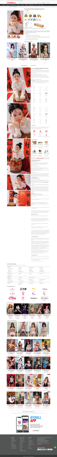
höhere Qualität (36, 39)
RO (19, 455)
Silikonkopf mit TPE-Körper (41, 31)
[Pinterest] (49, 446)
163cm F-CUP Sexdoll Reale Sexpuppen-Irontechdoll (28, 388)
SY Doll (34, 295)
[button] (33, 125)
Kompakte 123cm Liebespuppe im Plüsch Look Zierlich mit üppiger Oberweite (34, 59)
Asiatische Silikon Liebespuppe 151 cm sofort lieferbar (24, 315)
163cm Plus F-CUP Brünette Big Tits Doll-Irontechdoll (20, 370)
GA (28, 455)
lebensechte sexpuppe (30, 32)
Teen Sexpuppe (34, 32)
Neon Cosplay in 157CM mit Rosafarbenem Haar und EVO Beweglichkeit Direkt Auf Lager (10, 315)
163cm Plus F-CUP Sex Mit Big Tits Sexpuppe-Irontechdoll (37, 370)
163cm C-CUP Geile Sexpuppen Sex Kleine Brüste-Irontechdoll (28, 405)
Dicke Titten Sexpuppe (31, 271)
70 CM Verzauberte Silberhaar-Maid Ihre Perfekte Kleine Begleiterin (22, 59)
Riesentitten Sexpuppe (41, 271)
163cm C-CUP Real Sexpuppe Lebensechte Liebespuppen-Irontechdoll (37, 353)
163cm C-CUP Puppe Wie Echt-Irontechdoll (37, 388)
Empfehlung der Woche (31, 39)
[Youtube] (41, 446)
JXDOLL (44, 295)
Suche (35, 3)
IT (16, 455)
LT (17, 455)
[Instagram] (38, 446)
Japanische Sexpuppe (14, 6)
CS (11, 455)
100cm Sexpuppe (31, 279)
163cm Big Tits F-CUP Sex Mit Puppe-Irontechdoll (46, 370)
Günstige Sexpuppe (41, 270)
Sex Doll (9, 267)
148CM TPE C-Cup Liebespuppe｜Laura (12, 59)
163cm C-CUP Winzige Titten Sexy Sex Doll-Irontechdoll (46, 405)
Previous (20, 37)
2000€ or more (9, 275)
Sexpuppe (11, 6)
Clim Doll (12, 300)
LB (18, 455)
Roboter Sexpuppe (41, 283)
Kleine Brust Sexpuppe (26, 31)
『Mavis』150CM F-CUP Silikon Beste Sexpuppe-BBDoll (11, 370)
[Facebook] (46, 446)
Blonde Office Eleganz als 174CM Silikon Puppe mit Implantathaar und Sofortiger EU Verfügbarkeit (39, 315)
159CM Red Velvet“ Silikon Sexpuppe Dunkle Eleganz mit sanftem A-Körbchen (32, 315)
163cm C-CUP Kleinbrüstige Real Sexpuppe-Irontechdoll (28, 370)
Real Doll (19, 270)
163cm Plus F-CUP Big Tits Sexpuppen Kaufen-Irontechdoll (28, 353)
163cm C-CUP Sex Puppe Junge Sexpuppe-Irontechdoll (20, 405)
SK (20, 455)
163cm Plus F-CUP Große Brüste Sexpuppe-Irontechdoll (20, 388)
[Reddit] (51, 446)
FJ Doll (23, 300)
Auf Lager (9, 283)
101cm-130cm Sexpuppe (35, 31)
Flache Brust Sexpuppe (31, 267)
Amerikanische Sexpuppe (47, 31)
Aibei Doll (23, 295)
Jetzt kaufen (21, 0)
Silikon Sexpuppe (30, 270)
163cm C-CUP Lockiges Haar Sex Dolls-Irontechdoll (19, 353)
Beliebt (28, 39)
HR (10, 455)
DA (12, 455)
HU (27, 455)
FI (13, 455)
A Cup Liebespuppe (31, 31)
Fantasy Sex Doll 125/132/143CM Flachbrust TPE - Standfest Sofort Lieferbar (45, 59)
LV (29, 455)
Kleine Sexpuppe (26, 32)
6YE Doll (12, 295)
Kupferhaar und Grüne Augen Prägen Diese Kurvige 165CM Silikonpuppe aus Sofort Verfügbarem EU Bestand (47, 315)
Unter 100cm (20, 279)
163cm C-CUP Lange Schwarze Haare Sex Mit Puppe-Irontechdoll (11, 388)
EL (14, 455)
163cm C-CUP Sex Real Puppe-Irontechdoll (46, 388)
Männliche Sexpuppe (31, 283)
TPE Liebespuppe (10, 271)
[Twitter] (43, 446)
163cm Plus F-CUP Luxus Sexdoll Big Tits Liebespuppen (46, 353)
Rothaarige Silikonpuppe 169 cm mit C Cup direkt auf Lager (17, 315)
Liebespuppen (20, 267)
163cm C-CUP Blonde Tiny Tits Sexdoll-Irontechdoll (11, 353)
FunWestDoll (44, 300)
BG (22, 455)
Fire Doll (34, 300)
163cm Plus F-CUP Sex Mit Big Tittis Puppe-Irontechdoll (11, 405)
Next (20, 36)
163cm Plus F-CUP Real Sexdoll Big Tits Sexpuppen (37, 405)
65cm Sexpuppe (9, 279)
